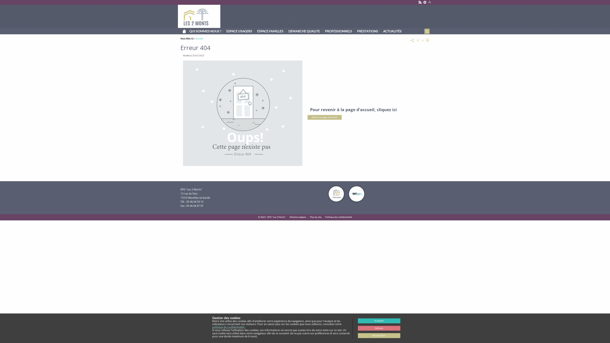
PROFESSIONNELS (338, 31)
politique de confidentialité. (228, 327)
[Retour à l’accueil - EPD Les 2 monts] (199, 16)
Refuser (379, 328)
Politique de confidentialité (338, 217)
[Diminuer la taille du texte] (423, 40)
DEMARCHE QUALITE (304, 31)
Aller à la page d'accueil (324, 117)
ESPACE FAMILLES (270, 31)
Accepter (379, 320)
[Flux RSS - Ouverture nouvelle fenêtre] (420, 2)
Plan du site (315, 217)
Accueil (184, 31)
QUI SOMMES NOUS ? (205, 31)
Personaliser (379, 335)
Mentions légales (298, 217)
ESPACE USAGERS (239, 31)
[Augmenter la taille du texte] (418, 40)
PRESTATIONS (367, 31)
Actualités (392, 31)
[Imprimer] (427, 40)
